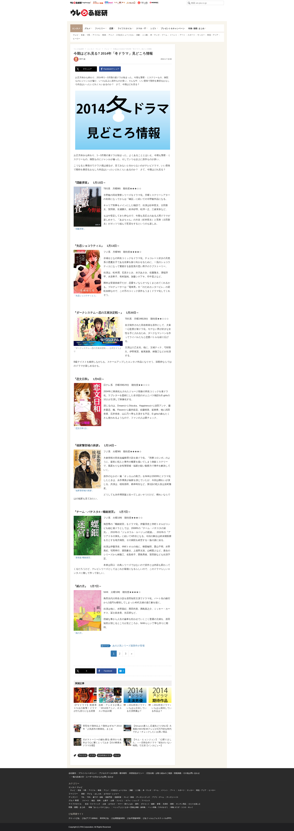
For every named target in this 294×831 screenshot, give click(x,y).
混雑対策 (118, 797)
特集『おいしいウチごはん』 (100, 807)
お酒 (112, 800)
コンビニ (119, 800)
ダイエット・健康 (148, 804)
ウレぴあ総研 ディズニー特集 (98, 2)
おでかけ (111, 804)
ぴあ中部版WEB (133, 818)
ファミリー (100, 28)
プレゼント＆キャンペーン (173, 28)
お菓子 (105, 800)
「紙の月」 (79, 633)
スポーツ (191, 35)
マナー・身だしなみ (125, 804)
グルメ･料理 (74, 800)
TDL (83, 797)
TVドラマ (83, 755)
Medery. (154, 2)
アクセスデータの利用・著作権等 (113, 773)
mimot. (109, 2)
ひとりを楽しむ (194, 804)
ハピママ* (87, 2)
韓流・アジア (212, 35)
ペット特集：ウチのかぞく (158, 807)
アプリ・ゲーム (158, 797)
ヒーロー (76, 39)
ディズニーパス (172, 797)
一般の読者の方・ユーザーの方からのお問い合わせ (92, 777)
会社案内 (72, 773)
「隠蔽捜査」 (80, 229)
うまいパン (131, 2)
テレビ (75, 35)
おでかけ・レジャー (111, 794)
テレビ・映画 (129, 797)
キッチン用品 (181, 804)
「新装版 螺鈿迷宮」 (83, 557)
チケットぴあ (74, 818)
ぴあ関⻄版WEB (118, 818)
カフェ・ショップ (132, 800)
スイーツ (85, 800)
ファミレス (145, 800)
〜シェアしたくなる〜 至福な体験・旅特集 (129, 807)
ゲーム (164, 35)
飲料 (99, 800)
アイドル (96, 35)
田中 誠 (82, 59)
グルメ (87, 28)
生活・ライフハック (92, 804)
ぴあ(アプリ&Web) (90, 818)
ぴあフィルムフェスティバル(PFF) (157, 818)
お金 (104, 804)
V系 (88, 35)
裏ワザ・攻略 (98, 797)
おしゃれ (98, 794)
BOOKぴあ (104, 818)
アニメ (111, 35)
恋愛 (111, 28)
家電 (158, 804)
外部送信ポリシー (136, 773)
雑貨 (172, 804)
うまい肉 (142, 2)
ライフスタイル (125, 28)
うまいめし (119, 2)
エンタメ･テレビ (75, 787)
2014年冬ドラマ (104, 755)
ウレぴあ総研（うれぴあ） (89, 13)
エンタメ (76, 28)
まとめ (82, 807)
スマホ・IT (141, 28)
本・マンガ (154, 35)
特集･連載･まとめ (196, 28)
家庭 (83, 794)
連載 (76, 807)
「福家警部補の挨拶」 (84, 490)
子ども (89, 794)
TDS (88, 797)
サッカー (201, 35)
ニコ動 (145, 35)
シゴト (153, 28)
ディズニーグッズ (143, 797)
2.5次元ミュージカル (125, 35)
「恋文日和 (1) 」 (81, 428)
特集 (70, 807)
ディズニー (73, 797)
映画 (104, 35)
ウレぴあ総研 (76, 2)
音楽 (83, 35)
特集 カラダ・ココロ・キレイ (182, 807)
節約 (137, 804)
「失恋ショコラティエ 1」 (85, 296)
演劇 (138, 35)
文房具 (165, 804)
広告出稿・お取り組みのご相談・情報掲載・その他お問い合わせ (173, 773)
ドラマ (92, 755)
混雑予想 (108, 797)
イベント (173, 35)
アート (182, 35)
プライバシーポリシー (87, 773)
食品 (93, 800)
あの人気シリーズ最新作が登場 (123, 645)
